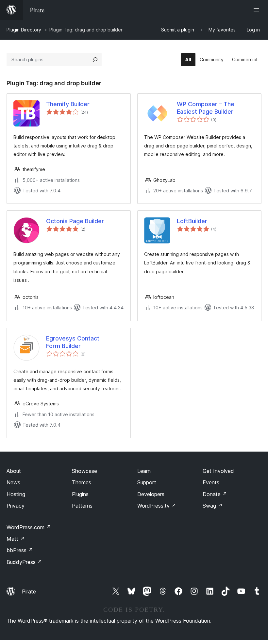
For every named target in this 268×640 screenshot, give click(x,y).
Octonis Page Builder (75, 221)
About (14, 471)
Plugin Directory (24, 29)
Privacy (16, 505)
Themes (81, 482)
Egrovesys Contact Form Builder (72, 342)
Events (211, 482)
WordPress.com (29, 527)
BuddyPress (24, 562)
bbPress (20, 550)
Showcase (84, 471)
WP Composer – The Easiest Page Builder (205, 108)
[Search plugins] (95, 59)
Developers (150, 494)
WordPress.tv (156, 505)
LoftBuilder (192, 221)
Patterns (82, 505)
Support (146, 482)
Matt (16, 538)
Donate (215, 494)
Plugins (80, 494)
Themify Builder (68, 104)
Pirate (29, 591)
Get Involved (218, 471)
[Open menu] (257, 10)
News (13, 482)
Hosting (16, 494)
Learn (144, 471)
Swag (213, 505)
